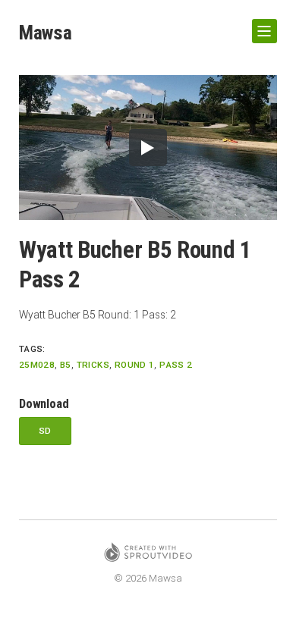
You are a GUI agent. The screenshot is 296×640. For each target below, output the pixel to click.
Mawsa (45, 32)
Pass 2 (175, 364)
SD (45, 430)
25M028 (37, 364)
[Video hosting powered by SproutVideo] (148, 554)
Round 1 (134, 364)
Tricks (93, 364)
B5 (65, 364)
